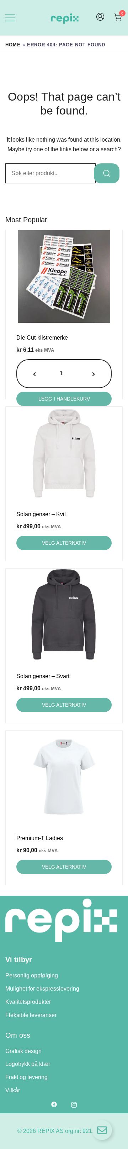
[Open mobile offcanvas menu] (10, 17)
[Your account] (100, 17)
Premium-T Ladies (39, 838)
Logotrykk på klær (27, 1064)
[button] (35, 373)
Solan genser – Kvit (41, 514)
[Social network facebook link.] (54, 1104)
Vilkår (12, 1090)
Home (13, 44)
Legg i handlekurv (64, 399)
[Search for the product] (106, 173)
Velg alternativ (64, 543)
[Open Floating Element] (102, 1130)
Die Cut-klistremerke (42, 338)
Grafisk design (23, 1051)
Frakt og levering (26, 1077)
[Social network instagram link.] (74, 1104)
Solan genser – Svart (42, 676)
